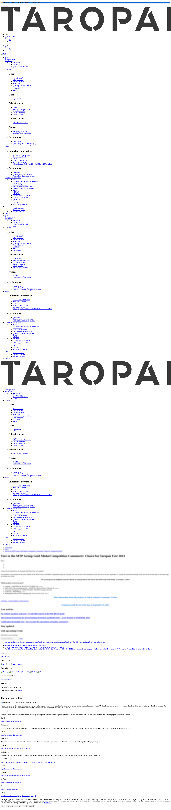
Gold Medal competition (20, 131)
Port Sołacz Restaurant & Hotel (22, 187)
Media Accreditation (19, 211)
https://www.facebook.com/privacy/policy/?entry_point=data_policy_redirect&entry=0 (28, 762)
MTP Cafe (16, 192)
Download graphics (19, 210)
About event (8, 61)
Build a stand (17, 83)
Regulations (41, 642)
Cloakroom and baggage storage (23, 174)
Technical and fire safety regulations (24, 143)
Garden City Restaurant (20, 185)
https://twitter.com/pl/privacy (10, 789)
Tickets (15, 159)
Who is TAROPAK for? (20, 66)
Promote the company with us (22, 85)
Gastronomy (16, 89)
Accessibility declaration (20, 204)
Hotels (15, 90)
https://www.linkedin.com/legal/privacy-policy (15, 748)
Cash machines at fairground (21, 195)
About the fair (17, 62)
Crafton (19, 690)
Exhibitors (8, 70)
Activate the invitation (19, 162)
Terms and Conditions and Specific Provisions (27, 145)
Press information (18, 208)
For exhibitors (17, 141)
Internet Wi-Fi (17, 199)
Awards (35, 642)
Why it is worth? (18, 78)
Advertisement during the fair (22, 109)
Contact (7, 213)
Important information (58, 642)
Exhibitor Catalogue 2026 (21, 160)
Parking (42, 649)
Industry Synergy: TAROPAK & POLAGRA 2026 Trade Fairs (32, 164)
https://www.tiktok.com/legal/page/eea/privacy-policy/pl (18, 796)
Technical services (18, 87)
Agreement (6, 702)
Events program (10, 59)
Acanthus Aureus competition (22, 133)
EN (6, 38)
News (6, 57)
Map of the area (17, 183)
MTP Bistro (16, 194)
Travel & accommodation (13, 178)
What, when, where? (19, 157)
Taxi (14, 201)
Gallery (15, 68)
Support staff (17, 99)
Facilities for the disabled (20, 197)
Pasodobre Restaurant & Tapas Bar (24, 188)
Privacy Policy (48, 803)
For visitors (16, 172)
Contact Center (17, 107)
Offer (21, 642)
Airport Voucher (127, 649)
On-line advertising (19, 112)
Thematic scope (17, 64)
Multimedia (96, 642)
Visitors (7, 147)
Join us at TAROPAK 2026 (21, 155)
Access (15, 179)
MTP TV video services (20, 123)
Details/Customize (18, 702)
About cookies (31, 702)
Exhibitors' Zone (10, 36)
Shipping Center (18, 114)
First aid (15, 203)
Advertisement (27, 642)
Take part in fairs (18, 80)
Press (6, 206)
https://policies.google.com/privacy (11, 721)
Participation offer (18, 81)
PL (10, 40)
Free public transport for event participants (26, 181)
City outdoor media (19, 111)
